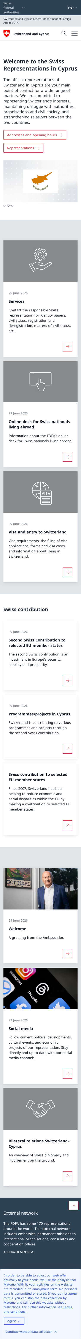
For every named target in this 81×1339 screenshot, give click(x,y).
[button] (73, 1205)
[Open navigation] (74, 33)
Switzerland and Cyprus (31, 34)
